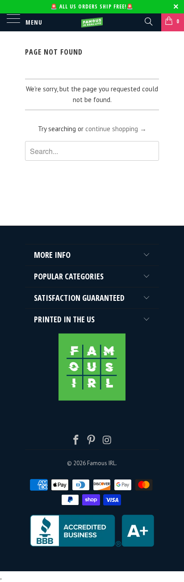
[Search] (148, 21)
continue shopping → (115, 128)
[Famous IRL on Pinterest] (91, 440)
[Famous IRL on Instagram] (107, 440)
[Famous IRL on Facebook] (76, 440)
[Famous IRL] (92, 22)
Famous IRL (101, 463)
